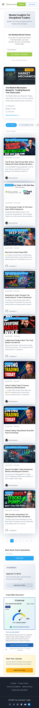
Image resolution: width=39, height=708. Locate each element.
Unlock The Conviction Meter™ (19, 645)
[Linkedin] (21, 704)
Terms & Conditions (14, 687)
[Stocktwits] (29, 704)
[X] (10, 704)
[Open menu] (3, 4)
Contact (13, 683)
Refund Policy (27, 687)
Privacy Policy (23, 683)
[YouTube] (25, 704)
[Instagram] (17, 704)
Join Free (19, 558)
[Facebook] (13, 704)
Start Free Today (19, 670)
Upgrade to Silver (19, 585)
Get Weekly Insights (19, 54)
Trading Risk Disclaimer (19, 690)
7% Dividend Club (26, 125)
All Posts (11, 125)
